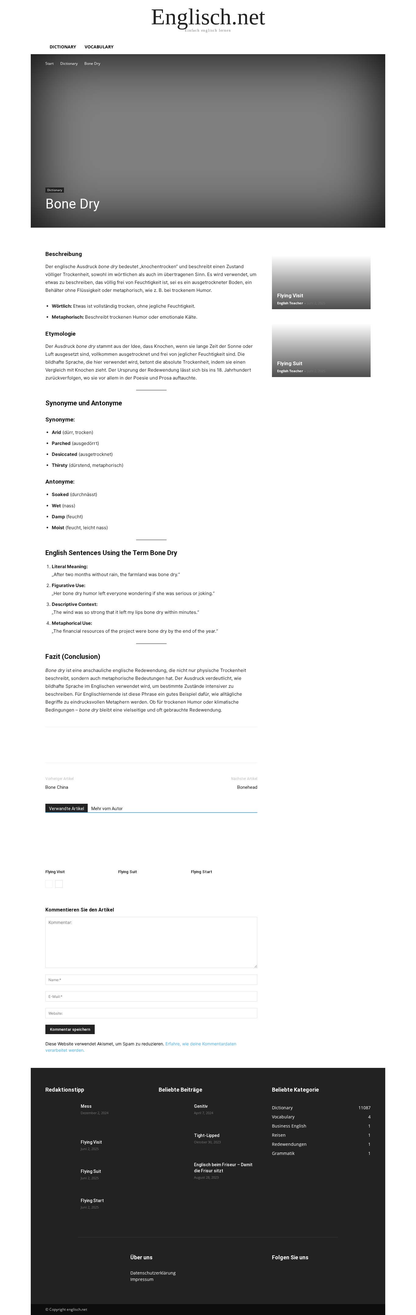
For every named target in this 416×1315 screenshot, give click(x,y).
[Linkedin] (93, 750)
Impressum (141, 1279)
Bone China (56, 787)
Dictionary (63, 47)
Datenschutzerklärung (153, 1273)
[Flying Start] (224, 844)
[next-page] (59, 884)
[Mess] (60, 1113)
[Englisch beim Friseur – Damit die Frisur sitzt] (174, 1172)
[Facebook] (51, 750)
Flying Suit (127, 871)
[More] (149, 750)
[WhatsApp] (79, 750)
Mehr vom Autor (107, 808)
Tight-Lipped (207, 1135)
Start (49, 63)
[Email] (107, 750)
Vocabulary (99, 47)
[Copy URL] (135, 750)
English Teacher (290, 303)
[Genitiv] (174, 1113)
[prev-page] (49, 884)
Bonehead (247, 787)
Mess (86, 1106)
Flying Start (201, 871)
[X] (65, 750)
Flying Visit (55, 871)
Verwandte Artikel (66, 808)
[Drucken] (121, 750)
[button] (363, 47)
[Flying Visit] (78, 844)
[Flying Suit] (151, 844)
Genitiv (201, 1106)
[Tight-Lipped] (174, 1143)
